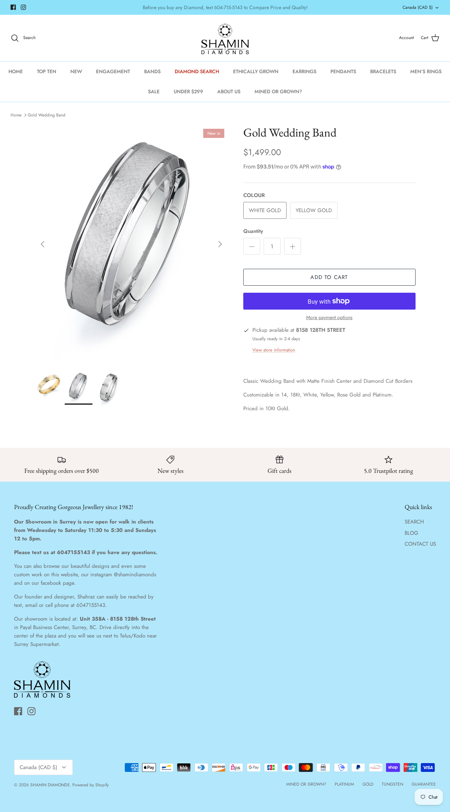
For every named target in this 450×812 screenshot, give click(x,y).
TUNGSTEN (392, 784)
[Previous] (42, 244)
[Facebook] (13, 7)
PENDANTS (343, 71)
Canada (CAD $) (418, 7)
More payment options (329, 318)
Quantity (253, 231)
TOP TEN (46, 71)
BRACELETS (383, 71)
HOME (15, 71)
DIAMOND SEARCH (197, 71)
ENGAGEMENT (113, 71)
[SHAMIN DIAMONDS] (225, 38)
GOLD (367, 784)
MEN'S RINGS (426, 71)
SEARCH (414, 522)
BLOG (411, 533)
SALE (154, 91)
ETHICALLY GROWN (255, 71)
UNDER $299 (188, 91)
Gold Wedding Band (46, 115)
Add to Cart (329, 277)
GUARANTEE (424, 784)
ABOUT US (228, 91)
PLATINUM (344, 784)
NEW (76, 71)
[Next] (220, 244)
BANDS (152, 71)
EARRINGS (304, 71)
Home (16, 115)
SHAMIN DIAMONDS (50, 785)
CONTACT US (420, 544)
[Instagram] (23, 7)
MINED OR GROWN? (278, 91)
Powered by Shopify (90, 785)
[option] (131, 244)
